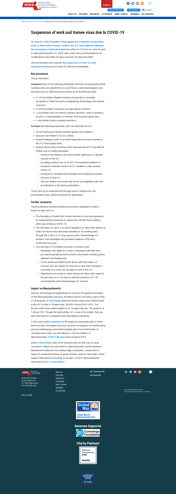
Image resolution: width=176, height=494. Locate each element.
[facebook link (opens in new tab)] (128, 3)
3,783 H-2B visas (56, 337)
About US (72, 14)
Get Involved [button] (134, 10)
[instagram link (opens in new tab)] (142, 3)
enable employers (52, 321)
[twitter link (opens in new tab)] (132, 3)
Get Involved (147, 14)
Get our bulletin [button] (115, 10)
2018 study (54, 300)
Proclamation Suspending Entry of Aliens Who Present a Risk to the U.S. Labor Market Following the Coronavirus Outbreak (67, 45)
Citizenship (107, 14)
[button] (149, 3)
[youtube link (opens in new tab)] (137, 3)
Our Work (83, 14)
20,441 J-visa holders (53, 361)
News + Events (121, 14)
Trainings (134, 14)
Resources (94, 14)
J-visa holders (44, 342)
